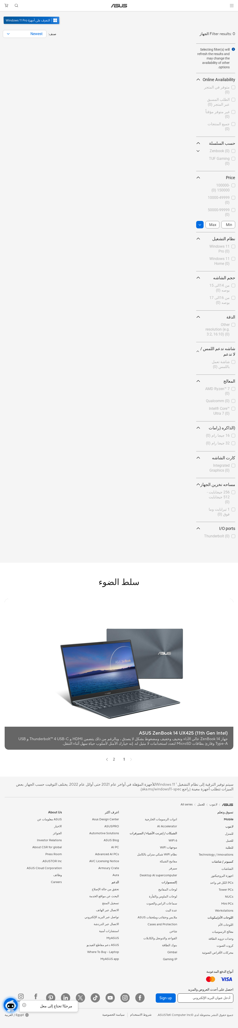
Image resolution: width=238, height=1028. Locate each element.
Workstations (224, 911)
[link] (119, 5)
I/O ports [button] (227, 528)
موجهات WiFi (168, 847)
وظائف (57, 875)
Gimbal (172, 952)
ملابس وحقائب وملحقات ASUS (157, 917)
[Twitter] (80, 997)
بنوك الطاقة (169, 945)
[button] (232, 5)
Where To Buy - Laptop (103, 952)
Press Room (53, 854)
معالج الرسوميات (222, 932)
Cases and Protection (162, 924)
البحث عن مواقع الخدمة (104, 896)
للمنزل (229, 834)
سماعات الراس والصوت (161, 903)
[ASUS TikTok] (95, 997)
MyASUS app (109, 959)
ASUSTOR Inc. (52, 861)
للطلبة (229, 848)
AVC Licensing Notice (104, 861)
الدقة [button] (230, 317)
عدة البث (171, 910)
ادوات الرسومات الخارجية (161, 819)
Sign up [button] (165, 998)
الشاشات (227, 869)
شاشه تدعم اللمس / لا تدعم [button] (217, 351)
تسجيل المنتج (110, 903)
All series (187, 804)
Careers (56, 882)
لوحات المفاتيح (167, 889)
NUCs (229, 897)
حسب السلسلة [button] (222, 143)
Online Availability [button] (219, 79)
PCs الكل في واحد (221, 883)
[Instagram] (125, 997)
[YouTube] (110, 997)
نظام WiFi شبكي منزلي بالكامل (157, 854)
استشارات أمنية (109, 931)
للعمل (229, 841)
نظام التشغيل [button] (223, 238)
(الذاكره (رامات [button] (222, 427)
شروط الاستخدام (141, 1015)
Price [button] (230, 177)
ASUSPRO (111, 826)
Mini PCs (227, 904)
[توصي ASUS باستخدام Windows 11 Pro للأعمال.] (32, 24)
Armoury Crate (108, 868)
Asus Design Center (105, 819)
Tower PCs (226, 890)
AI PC (115, 847)
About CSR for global (47, 847)
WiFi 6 (173, 840)
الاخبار (58, 826)
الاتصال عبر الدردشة (106, 924)
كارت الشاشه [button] (223, 457)
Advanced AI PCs (107, 854)
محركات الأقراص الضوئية (217, 953)
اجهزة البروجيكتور (222, 876)
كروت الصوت (225, 946)
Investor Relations (49, 840)
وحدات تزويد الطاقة (220, 939)
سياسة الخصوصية (113, 1015)
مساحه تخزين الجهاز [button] (217, 484)
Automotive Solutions (104, 833)
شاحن (173, 931)
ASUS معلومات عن (49, 819)
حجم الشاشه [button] (224, 277)
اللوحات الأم (225, 925)
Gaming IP (170, 959)
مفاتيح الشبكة (168, 861)
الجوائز (57, 833)
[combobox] (24, 34)
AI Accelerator (167, 826)
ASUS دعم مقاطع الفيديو (103, 945)
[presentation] (8, 34)
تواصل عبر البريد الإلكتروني (102, 917)
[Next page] (107, 759)
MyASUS (112, 938)
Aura (115, 875)
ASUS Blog (111, 840)
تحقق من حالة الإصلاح (105, 889)
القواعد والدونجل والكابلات (160, 938)
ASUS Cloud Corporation (44, 868)
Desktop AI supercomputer (158, 875)
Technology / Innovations (216, 855)
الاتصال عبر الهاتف (107, 910)
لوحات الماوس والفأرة (163, 896)
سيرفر (173, 868)
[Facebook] (140, 997)
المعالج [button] (229, 381)
